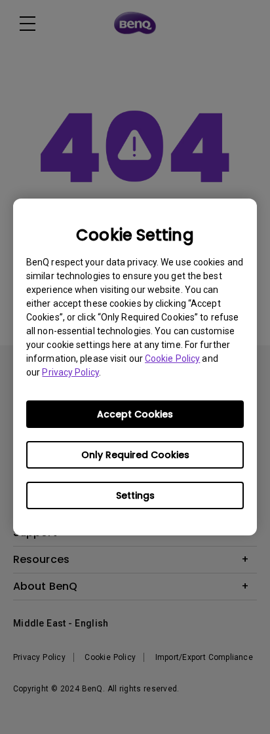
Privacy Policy (70, 372)
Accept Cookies (135, 414)
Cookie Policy (172, 358)
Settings (135, 495)
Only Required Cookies (135, 454)
